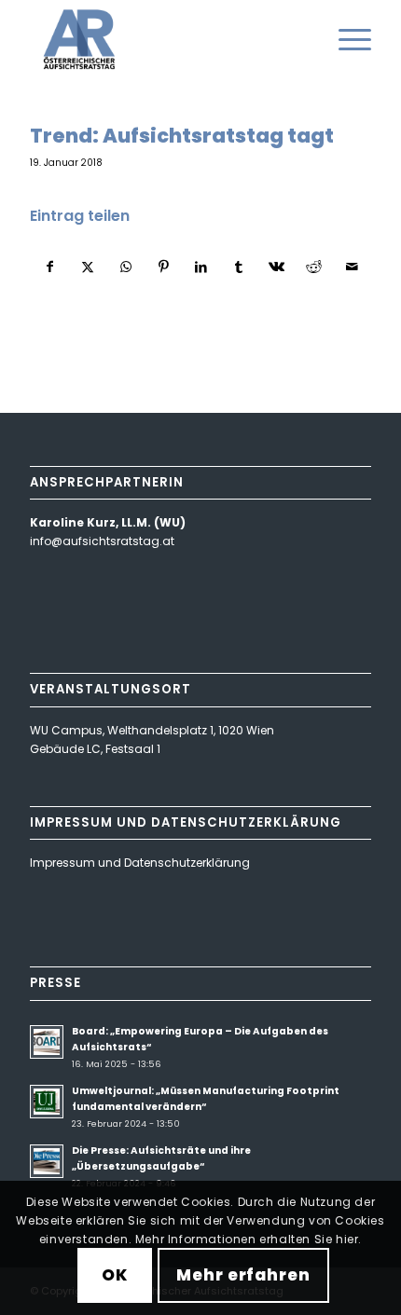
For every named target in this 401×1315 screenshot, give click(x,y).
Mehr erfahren (243, 1275)
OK (115, 1275)
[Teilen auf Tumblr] (238, 267)
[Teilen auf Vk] (276, 267)
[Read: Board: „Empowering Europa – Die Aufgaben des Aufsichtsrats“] (46, 1042)
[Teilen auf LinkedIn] (201, 267)
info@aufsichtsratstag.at (102, 541)
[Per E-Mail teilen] (351, 267)
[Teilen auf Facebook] (49, 267)
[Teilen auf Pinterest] (163, 267)
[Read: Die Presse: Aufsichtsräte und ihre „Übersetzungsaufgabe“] (46, 1161)
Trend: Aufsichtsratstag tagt (182, 135)
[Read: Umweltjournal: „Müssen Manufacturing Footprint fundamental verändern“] (46, 1101)
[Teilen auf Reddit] (314, 267)
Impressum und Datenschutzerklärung (140, 862)
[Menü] (345, 38)
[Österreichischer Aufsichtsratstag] (166, 38)
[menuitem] (345, 38)
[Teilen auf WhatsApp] (125, 267)
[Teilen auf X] (88, 267)
